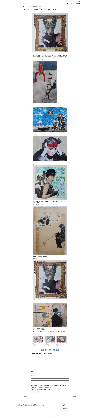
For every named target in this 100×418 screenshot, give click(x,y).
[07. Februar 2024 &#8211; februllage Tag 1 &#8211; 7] (61, 339)
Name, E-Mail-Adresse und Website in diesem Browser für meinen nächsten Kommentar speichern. (50, 385)
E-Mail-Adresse (34, 375)
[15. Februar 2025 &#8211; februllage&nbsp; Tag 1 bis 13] (38, 339)
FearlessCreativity (24, 3)
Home (63, 3)
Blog (68, 3)
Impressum (41, 405)
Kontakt (78, 3)
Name (32, 371)
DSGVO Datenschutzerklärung (45, 406)
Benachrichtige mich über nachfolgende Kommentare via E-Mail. (44, 387)
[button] (42, 350)
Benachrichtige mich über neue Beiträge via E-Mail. (42, 389)
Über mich (72, 3)
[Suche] (79, 1)
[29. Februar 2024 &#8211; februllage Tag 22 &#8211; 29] (49, 339)
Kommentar (33, 358)
